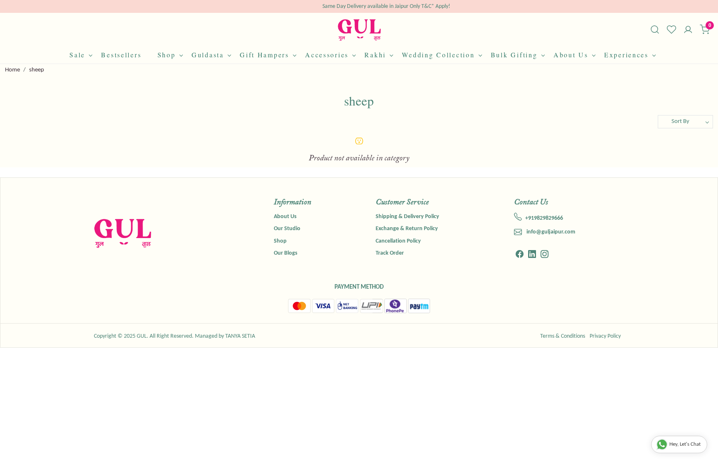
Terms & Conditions (562, 336)
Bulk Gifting (514, 54)
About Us (570, 54)
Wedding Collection (438, 54)
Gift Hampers (264, 54)
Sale (77, 54)
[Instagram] (544, 255)
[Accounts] (688, 30)
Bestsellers (121, 54)
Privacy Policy (605, 336)
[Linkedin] (532, 255)
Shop (166, 54)
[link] (655, 29)
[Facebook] (519, 255)
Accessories (327, 54)
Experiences (626, 54)
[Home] (359, 29)
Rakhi (375, 54)
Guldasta (208, 54)
